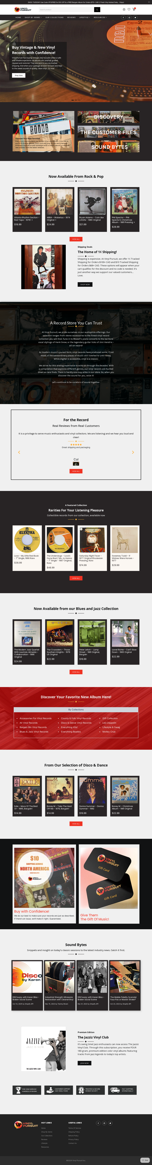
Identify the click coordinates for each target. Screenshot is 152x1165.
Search (97, 9)
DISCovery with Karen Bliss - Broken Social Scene (26, 998)
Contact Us (72, 1143)
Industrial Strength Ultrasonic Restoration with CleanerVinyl (59, 998)
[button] (19, 452)
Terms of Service (74, 1128)
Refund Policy (73, 1136)
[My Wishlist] (129, 10)
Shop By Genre (46, 1132)
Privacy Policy (73, 1139)
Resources (45, 1147)
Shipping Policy (74, 1132)
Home (43, 1128)
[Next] (145, 61)
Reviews (44, 1139)
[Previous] (6, 61)
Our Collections (46, 1136)
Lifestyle (44, 1143)
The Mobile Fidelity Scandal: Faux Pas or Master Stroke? (123, 998)
